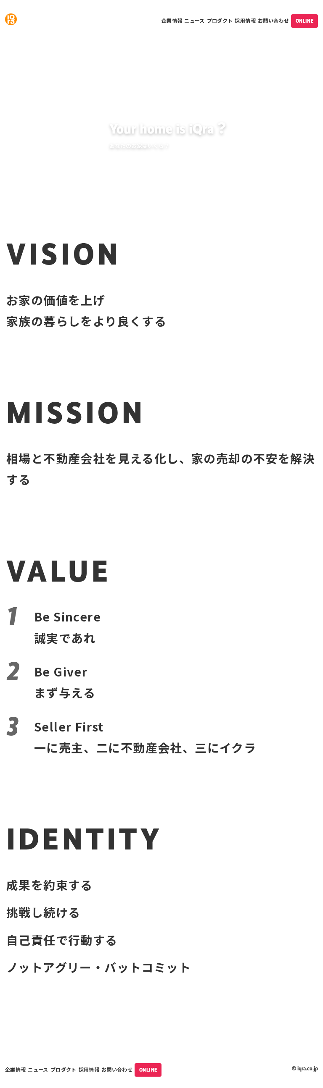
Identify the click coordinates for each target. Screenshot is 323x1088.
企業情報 (172, 20)
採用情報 (245, 20)
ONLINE (304, 21)
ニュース (194, 20)
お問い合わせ (273, 20)
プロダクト (220, 20)
